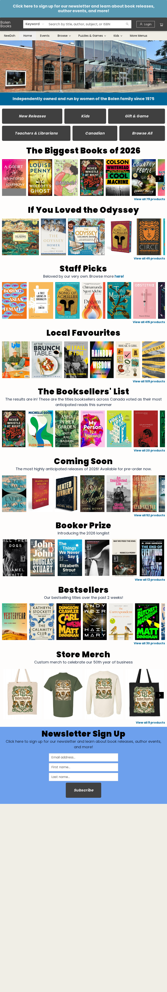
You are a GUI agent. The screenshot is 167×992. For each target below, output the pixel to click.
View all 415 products (149, 322)
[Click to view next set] (7, 178)
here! (119, 276)
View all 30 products (149, 643)
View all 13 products (150, 580)
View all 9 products (150, 723)
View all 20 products (149, 450)
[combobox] (35, 24)
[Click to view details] (14, 177)
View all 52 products (149, 515)
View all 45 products (149, 258)
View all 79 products (149, 199)
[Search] (127, 24)
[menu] (83, 35)
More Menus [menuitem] (138, 36)
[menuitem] (9, 35)
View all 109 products (149, 381)
